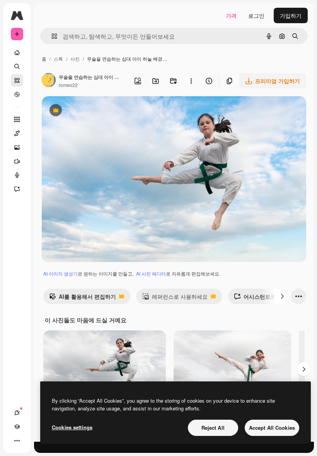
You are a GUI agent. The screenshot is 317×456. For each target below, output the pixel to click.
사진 (75, 58)
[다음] (282, 296)
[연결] (17, 413)
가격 (231, 15)
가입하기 (291, 15)
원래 (86, 111)
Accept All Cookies (272, 427)
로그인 (256, 15)
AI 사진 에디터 (151, 273)
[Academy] (17, 426)
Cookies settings (72, 427)
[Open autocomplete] (51, 36)
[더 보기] (17, 440)
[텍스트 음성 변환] (17, 175)
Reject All (213, 427)
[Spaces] (17, 133)
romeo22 (68, 85)
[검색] (17, 66)
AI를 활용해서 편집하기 (82, 298)
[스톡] (17, 80)
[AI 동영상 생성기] (17, 161)
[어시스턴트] (17, 189)
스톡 (58, 58)
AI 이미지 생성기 (60, 273)
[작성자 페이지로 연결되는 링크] (49, 80)
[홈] (17, 52)
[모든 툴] (17, 119)
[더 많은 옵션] (191, 80)
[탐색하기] (17, 94)
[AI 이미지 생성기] (17, 147)
